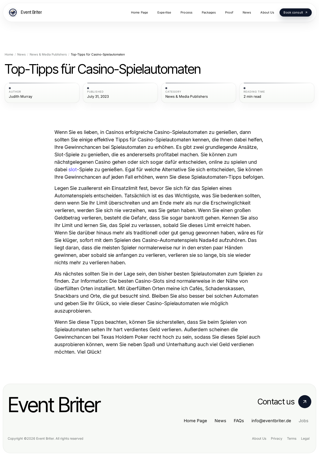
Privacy (276, 438)
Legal (305, 438)
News (21, 54)
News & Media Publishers (48, 54)
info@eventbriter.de (271, 420)
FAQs (239, 420)
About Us (259, 438)
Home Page (195, 420)
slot (72, 169)
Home (9, 54)
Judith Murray (20, 96)
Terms (291, 438)
